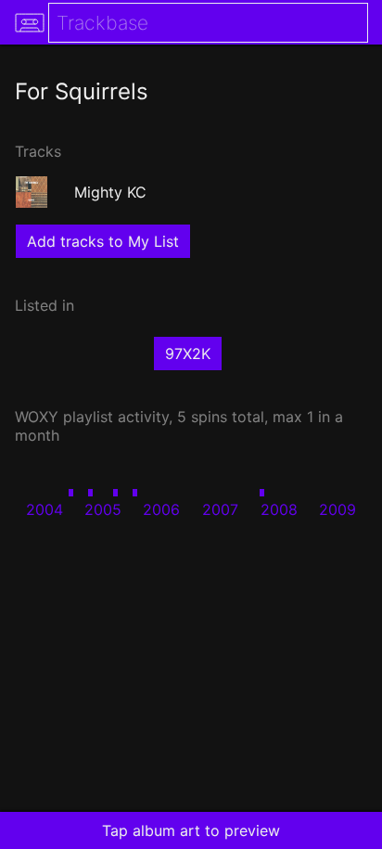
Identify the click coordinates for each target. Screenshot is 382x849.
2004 (44, 509)
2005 (102, 509)
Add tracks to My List (103, 241)
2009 (337, 509)
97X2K (187, 353)
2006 (161, 509)
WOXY (36, 416)
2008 (279, 509)
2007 (220, 509)
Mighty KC (110, 192)
